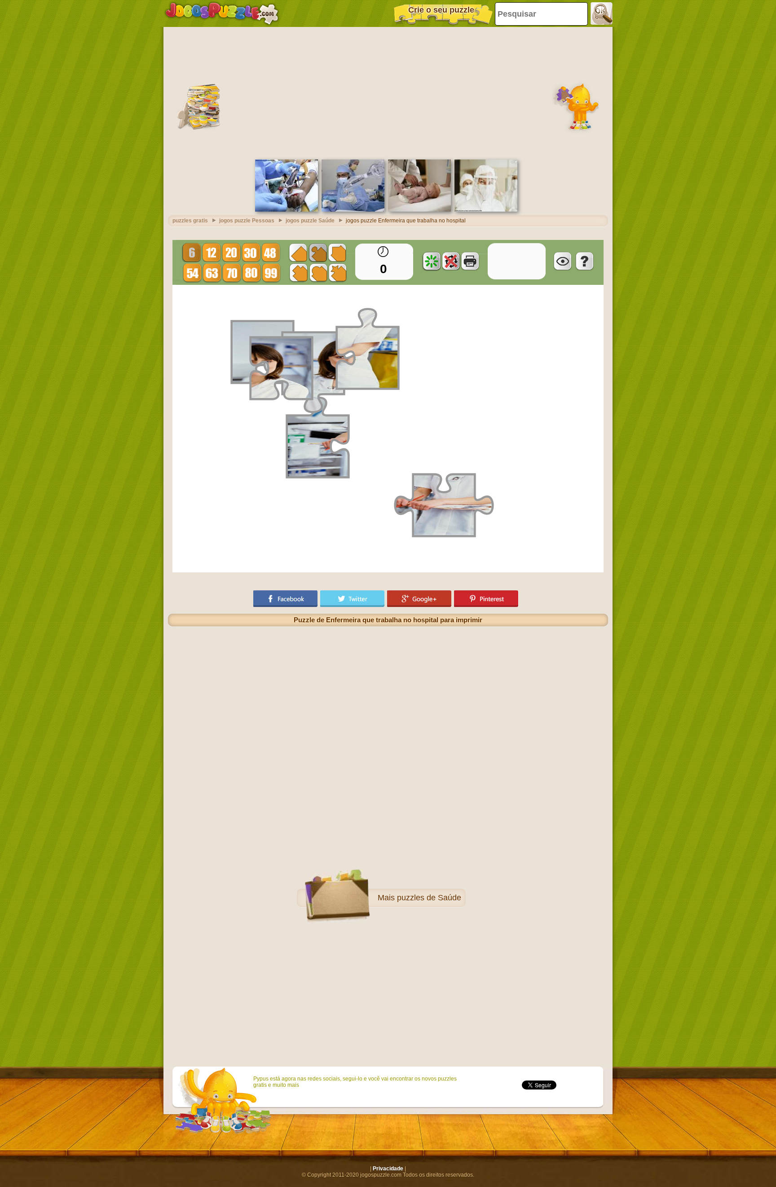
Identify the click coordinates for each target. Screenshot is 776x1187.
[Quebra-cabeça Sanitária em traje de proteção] (485, 210)
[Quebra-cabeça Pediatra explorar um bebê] (419, 210)
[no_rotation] (451, 261)
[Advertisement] (388, 92)
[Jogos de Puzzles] (221, 13)
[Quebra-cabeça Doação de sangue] (286, 210)
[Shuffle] (432, 261)
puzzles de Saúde (429, 897)
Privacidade (388, 1168)
